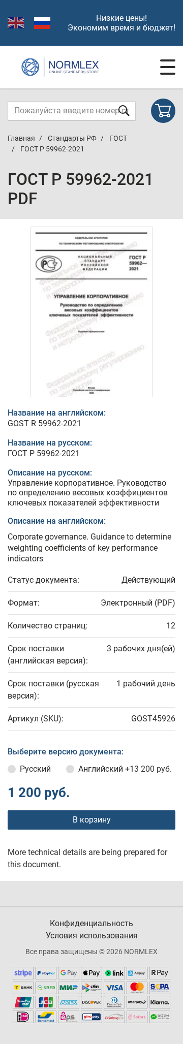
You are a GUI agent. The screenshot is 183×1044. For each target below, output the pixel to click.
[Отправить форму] (124, 110)
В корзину (92, 820)
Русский (35, 769)
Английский (125, 769)
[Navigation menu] (167, 67)
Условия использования (92, 935)
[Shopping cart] (163, 111)
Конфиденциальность (91, 923)
